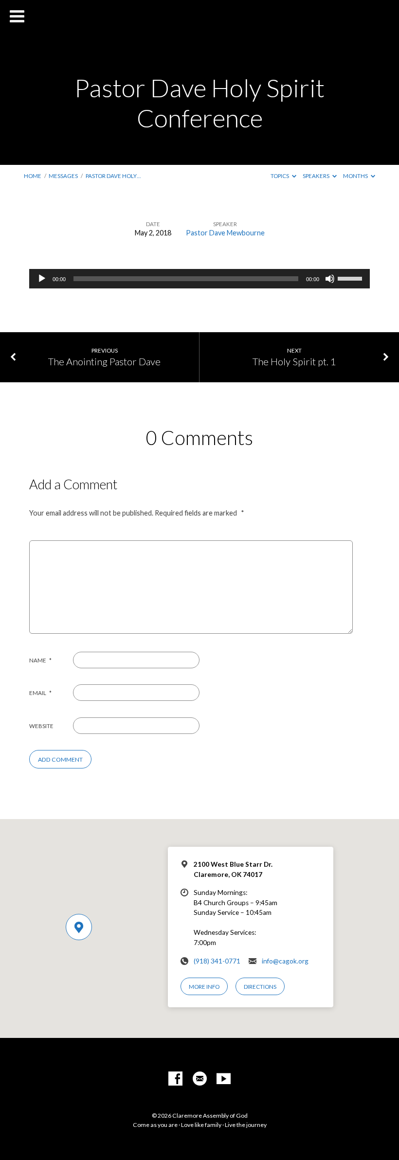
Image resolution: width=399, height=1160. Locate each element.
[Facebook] (175, 1079)
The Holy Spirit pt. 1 (294, 361)
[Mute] (330, 279)
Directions (260, 986)
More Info (204, 986)
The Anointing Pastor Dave (104, 361)
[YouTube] (224, 1079)
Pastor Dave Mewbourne (225, 233)
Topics (280, 176)
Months (356, 176)
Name (40, 660)
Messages (63, 176)
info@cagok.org (285, 961)
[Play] (42, 279)
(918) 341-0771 (217, 961)
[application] (199, 278)
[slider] (351, 277)
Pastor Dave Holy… (113, 176)
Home (32, 176)
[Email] (200, 1079)
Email (40, 693)
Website (41, 726)
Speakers (316, 176)
